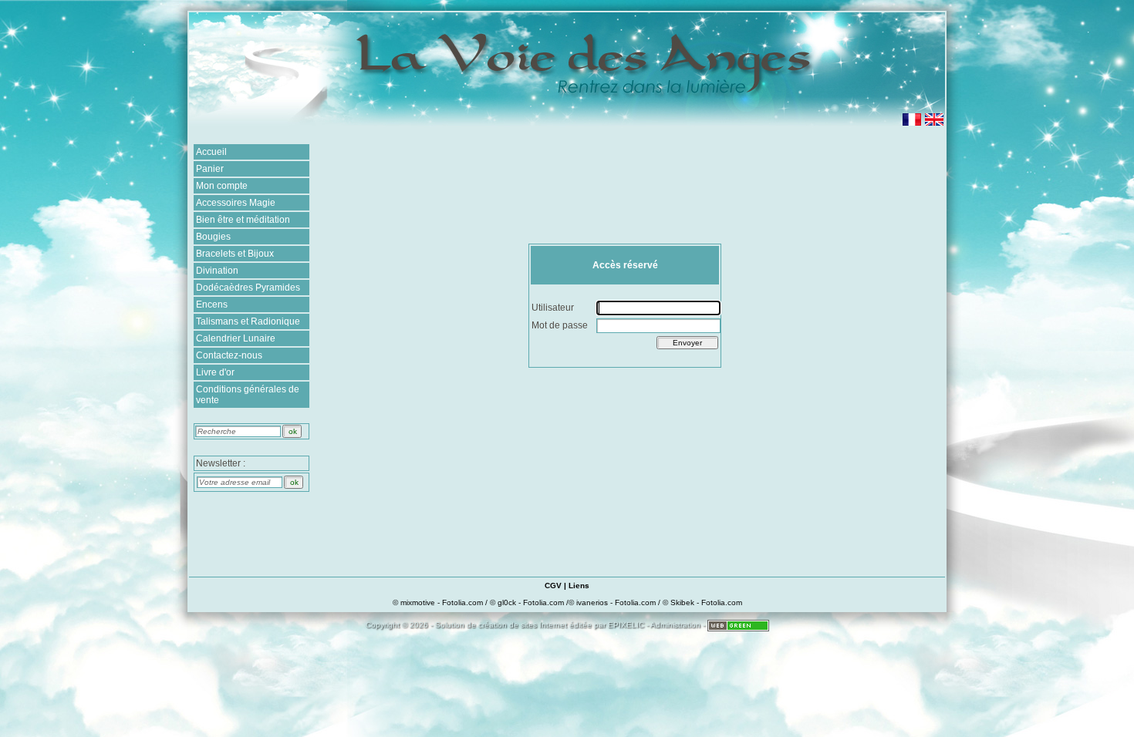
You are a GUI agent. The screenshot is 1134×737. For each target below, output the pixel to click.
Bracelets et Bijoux (235, 253)
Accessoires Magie (235, 202)
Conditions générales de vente (247, 395)
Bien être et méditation (243, 219)
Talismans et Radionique (248, 321)
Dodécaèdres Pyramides (248, 287)
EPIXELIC (626, 625)
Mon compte (222, 185)
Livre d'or (215, 372)
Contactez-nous (229, 355)
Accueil (211, 151)
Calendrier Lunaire (235, 338)
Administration (675, 625)
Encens (212, 304)
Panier (210, 168)
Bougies (213, 236)
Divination (217, 270)
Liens (579, 585)
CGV (553, 585)
